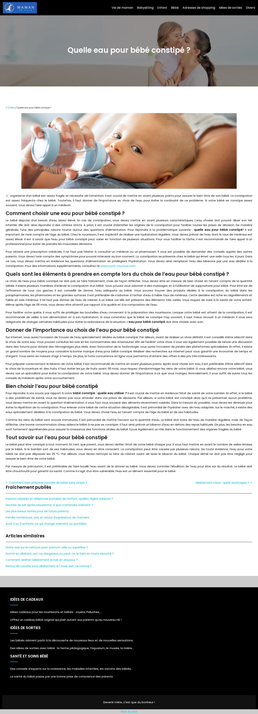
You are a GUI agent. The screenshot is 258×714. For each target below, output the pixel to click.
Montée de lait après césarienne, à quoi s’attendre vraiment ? (49, 505)
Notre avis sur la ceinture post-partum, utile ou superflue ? (47, 547)
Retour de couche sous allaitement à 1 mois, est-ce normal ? (48, 566)
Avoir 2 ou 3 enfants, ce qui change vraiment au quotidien (46, 524)
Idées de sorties (230, 7)
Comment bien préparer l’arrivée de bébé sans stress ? (48, 483)
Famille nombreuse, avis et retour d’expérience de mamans (47, 517)
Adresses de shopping (198, 7)
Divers (250, 7)
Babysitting (145, 7)
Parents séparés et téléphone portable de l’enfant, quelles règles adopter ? (59, 499)
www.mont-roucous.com (117, 266)
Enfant (162, 7)
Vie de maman (122, 7)
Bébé (175, 7)
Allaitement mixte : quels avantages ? (222, 483)
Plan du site (129, 712)
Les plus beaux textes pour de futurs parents (37, 511)
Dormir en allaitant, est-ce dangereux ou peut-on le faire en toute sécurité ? (60, 554)
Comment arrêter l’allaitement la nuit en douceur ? (42, 560)
